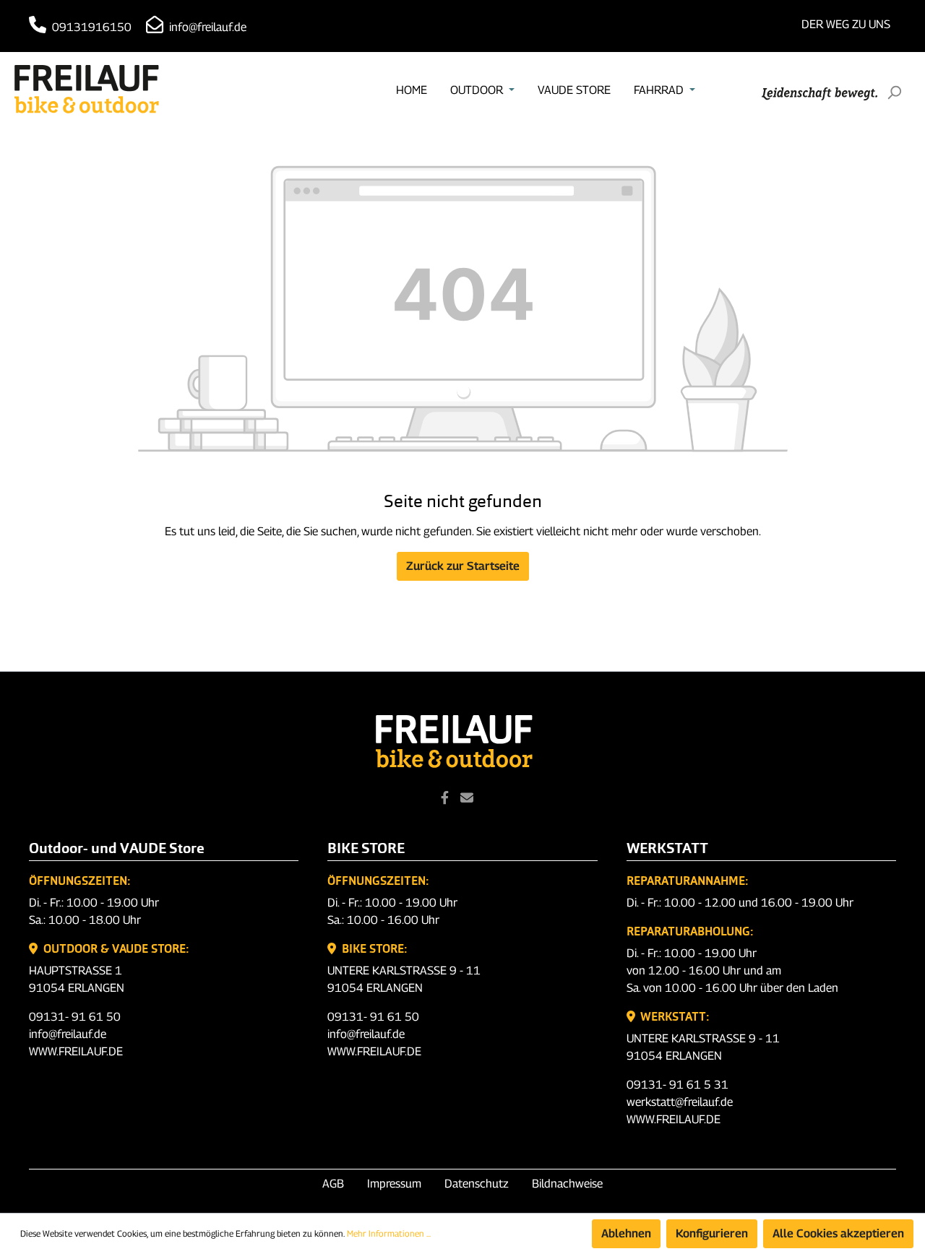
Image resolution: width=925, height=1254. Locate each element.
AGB (333, 1183)
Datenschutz (476, 1183)
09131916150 (90, 27)
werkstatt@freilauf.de (680, 1102)
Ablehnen (626, 1233)
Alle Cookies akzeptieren (838, 1233)
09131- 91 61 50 (75, 1017)
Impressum (394, 1183)
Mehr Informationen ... (389, 1233)
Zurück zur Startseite (463, 566)
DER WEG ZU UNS (845, 24)
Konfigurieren (712, 1233)
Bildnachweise (567, 1183)
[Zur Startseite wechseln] (86, 89)
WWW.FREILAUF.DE (76, 1051)
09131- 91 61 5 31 (677, 1084)
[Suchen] (894, 92)
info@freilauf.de (206, 27)
